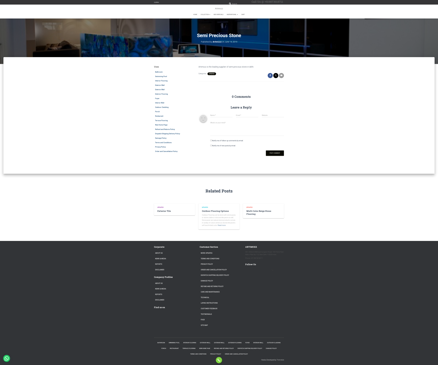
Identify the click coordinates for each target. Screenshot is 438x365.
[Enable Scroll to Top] (433, 360)
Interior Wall (159, 103)
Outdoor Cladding (162, 107)
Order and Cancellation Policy (166, 151)
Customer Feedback (209, 308)
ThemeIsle (280, 360)
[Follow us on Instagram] (268, 271)
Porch (157, 112)
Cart (243, 14)
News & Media (160, 259)
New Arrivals (218, 14)
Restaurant (159, 116)
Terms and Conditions (163, 142)
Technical (205, 297)
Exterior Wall (160, 85)
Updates (156, 2)
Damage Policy (160, 138)
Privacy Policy (160, 147)
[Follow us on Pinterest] (261, 271)
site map (204, 325)
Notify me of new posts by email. (224, 146)
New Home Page (161, 125)
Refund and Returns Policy (165, 129)
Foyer (157, 98)
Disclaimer (159, 270)
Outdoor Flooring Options (215, 211)
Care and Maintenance (210, 292)
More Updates (206, 253)
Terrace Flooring (161, 120)
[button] (209, 14)
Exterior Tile (164, 211)
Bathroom (159, 72)
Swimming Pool (161, 76)
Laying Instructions (209, 303)
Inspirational (232, 14)
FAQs (203, 320)
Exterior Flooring (161, 94)
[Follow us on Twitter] (254, 271)
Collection (205, 14)
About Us (159, 253)
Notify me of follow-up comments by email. (227, 141)
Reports (158, 264)
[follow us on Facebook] (248, 271)
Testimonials (206, 314)
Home (195, 14)
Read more (222, 225)
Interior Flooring (161, 81)
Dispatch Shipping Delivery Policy (167, 134)
